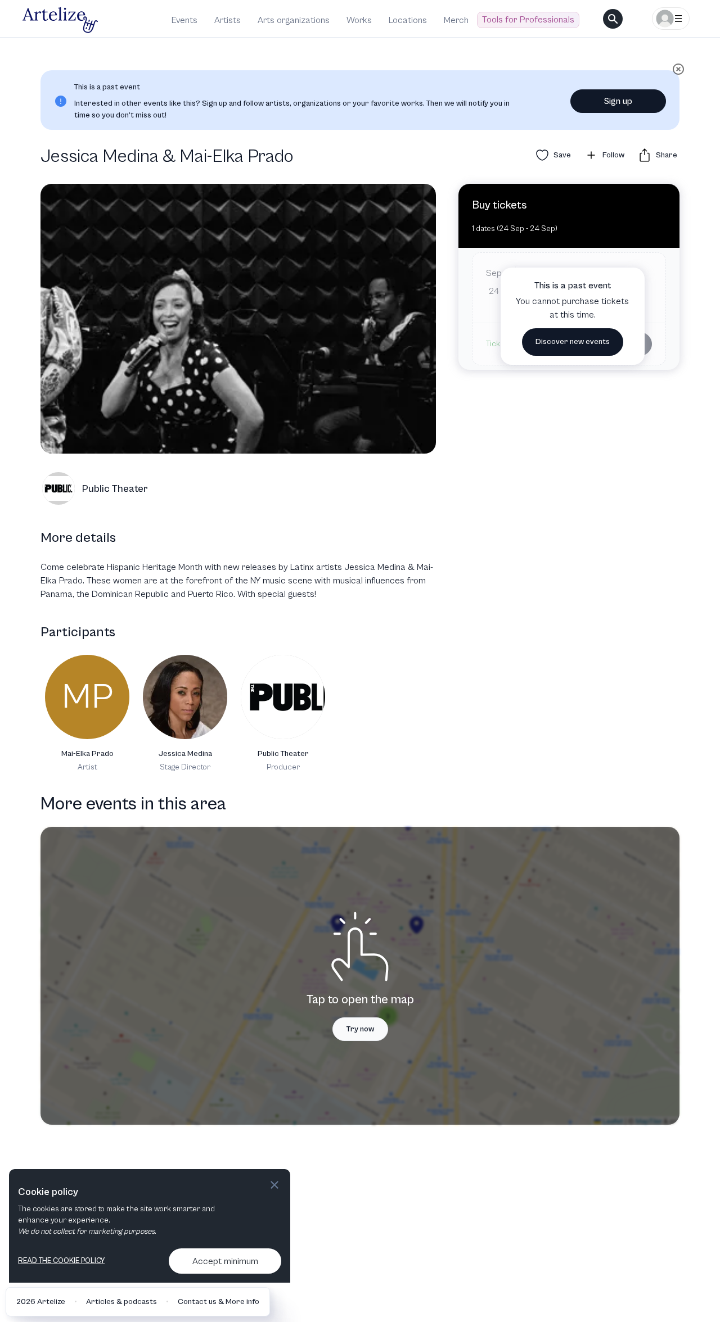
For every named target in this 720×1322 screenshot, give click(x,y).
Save (562, 155)
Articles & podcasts (121, 1301)
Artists (227, 20)
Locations (408, 20)
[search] (613, 19)
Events (184, 20)
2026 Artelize (40, 1301)
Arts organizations (294, 20)
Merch (456, 20)
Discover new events (573, 341)
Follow (613, 155)
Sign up (618, 101)
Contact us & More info (218, 1301)
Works (359, 20)
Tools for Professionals (528, 20)
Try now (360, 1029)
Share (666, 155)
